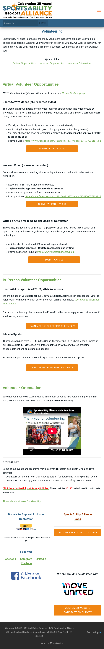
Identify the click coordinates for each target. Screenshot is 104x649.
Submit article (54, 259)
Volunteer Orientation (79, 63)
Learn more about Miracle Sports (52, 367)
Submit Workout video (52, 204)
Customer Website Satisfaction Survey (78, 610)
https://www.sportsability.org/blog (55, 251)
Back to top (93, 632)
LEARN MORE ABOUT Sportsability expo (52, 326)
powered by (45, 643)
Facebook (10, 559)
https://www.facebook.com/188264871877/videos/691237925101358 (63, 140)
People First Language (74, 93)
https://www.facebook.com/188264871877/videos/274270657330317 (63, 196)
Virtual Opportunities (24, 63)
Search (43, 23)
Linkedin (41, 559)
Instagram (26, 559)
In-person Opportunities (51, 63)
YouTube (26, 563)
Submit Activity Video (52, 148)
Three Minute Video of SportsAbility (22, 501)
